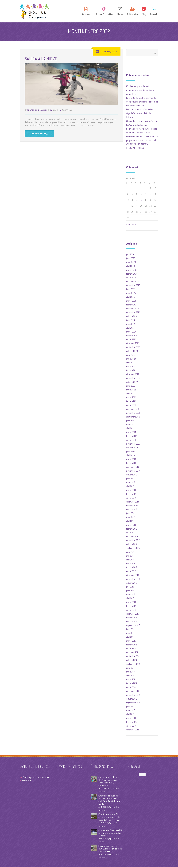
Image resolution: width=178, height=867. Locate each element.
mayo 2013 (130, 710)
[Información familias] (104, 10)
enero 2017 (130, 571)
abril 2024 (130, 327)
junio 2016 (130, 590)
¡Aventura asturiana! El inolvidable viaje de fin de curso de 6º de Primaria (140, 113)
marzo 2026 (131, 270)
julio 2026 (130, 254)
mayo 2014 (130, 671)
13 (141, 199)
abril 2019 (130, 486)
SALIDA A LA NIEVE (41, 58)
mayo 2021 (130, 424)
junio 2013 (130, 706)
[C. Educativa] (132, 10)
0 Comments (67, 109)
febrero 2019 (131, 494)
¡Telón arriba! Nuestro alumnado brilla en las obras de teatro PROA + (110, 849)
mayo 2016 (130, 594)
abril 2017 (130, 559)
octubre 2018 (131, 509)
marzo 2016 (131, 602)
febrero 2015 (131, 644)
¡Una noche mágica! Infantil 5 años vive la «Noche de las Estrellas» (110, 833)
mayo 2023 (131, 358)
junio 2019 (130, 478)
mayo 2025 (131, 293)
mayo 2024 (130, 324)
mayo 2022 (131, 389)
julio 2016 (130, 586)
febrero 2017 (131, 567)
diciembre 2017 (132, 536)
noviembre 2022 (133, 378)
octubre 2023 (132, 351)
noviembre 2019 (133, 470)
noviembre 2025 (133, 285)
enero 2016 (131, 610)
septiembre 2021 (133, 416)
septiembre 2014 (133, 664)
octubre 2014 (131, 660)
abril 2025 (130, 297)
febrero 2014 (131, 683)
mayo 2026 (131, 262)
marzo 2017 (131, 563)
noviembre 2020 (133, 443)
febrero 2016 (131, 606)
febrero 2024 (131, 335)
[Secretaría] (86, 10)
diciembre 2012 (132, 729)
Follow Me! (142, 774)
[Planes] (120, 10)
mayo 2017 (130, 555)
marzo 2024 (131, 331)
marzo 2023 (131, 366)
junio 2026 (130, 258)
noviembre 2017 (132, 540)
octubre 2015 (131, 621)
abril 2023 (130, 362)
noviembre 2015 (133, 617)
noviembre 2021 (133, 412)
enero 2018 (131, 532)
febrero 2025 (132, 304)
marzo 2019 (131, 490)
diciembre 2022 (132, 374)
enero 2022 (131, 405)
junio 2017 (130, 552)
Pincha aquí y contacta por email (35, 777)
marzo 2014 (131, 679)
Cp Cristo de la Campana (37, 109)
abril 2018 (130, 521)
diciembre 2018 (132, 501)
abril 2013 (130, 714)
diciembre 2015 (132, 613)
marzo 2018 (131, 525)
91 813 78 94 (27, 780)
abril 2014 (130, 675)
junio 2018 (130, 513)
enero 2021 (131, 440)
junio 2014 (130, 667)
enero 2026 (131, 277)
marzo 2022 (131, 397)
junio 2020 (130, 451)
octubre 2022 (132, 382)
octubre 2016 (131, 582)
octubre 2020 (132, 447)
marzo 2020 (131, 459)
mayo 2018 (130, 517)
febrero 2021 (131, 436)
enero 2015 (131, 648)
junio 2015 (130, 629)
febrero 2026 (132, 273)
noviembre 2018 (133, 505)
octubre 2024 (131, 316)
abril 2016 (130, 598)
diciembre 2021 (132, 409)
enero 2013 (131, 725)
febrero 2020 (132, 463)
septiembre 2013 (133, 702)
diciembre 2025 (132, 281)
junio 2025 (130, 289)
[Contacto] (153, 10)
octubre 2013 (131, 698)
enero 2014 (130, 687)
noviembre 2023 (133, 347)
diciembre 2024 (132, 308)
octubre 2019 (131, 474)
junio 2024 (130, 320)
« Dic (128, 224)
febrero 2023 (132, 370)
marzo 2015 (131, 640)
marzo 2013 (131, 718)
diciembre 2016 (132, 575)
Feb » (134, 224)
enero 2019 (131, 497)
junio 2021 (130, 420)
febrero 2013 (131, 722)
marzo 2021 (131, 432)
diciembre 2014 (132, 652)
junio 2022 (130, 385)
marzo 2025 (131, 300)
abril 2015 (130, 637)
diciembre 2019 (132, 467)
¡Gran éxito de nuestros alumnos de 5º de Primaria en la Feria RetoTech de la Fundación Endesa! (142, 101)
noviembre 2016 (133, 579)
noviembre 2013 (133, 695)
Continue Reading (39, 133)
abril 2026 (130, 266)
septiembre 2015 (133, 625)
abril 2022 (130, 393)
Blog (54, 109)
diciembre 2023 (132, 343)
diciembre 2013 (132, 691)
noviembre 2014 (132, 656)
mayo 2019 (130, 482)
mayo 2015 (130, 633)
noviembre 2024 (133, 312)
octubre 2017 (131, 544)
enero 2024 (131, 339)
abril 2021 (130, 428)
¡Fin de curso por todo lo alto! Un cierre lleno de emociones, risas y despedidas (140, 90)
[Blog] (144, 10)
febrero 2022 (132, 401)
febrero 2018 (131, 528)
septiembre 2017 (133, 548)
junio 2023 (130, 355)
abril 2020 (130, 455)
